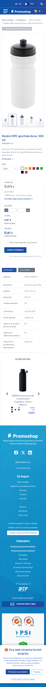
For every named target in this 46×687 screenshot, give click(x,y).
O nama (23, 494)
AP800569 (38, 23)
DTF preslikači (22, 584)
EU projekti (23, 555)
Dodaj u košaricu (15, 250)
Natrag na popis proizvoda (18, 28)
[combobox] (9, 169)
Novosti (23, 507)
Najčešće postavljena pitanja (23, 486)
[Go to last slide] (5, 120)
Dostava (23, 490)
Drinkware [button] (21, 20)
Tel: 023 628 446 (23, 468)
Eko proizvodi (23, 576)
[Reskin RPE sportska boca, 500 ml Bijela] (23, 74)
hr (19, 3)
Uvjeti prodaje (23, 482)
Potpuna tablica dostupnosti (18, 199)
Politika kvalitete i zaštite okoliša (23, 523)
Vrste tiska (23, 515)
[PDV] (27, 4)
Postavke (37, 672)
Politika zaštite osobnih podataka (23, 527)
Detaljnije (7, 159)
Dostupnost (25, 270)
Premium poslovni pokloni (23, 551)
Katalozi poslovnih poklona (23, 546)
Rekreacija (23, 559)
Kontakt (22, 499)
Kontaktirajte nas (26, 603)
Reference (23, 511)
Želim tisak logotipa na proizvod (23, 242)
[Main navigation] (5, 11)
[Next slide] (40, 120)
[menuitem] (12, 120)
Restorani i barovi (23, 571)
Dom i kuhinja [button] (8, 20)
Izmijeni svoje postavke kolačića (23, 532)
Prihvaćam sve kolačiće (17, 671)
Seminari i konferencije (23, 567)
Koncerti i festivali (23, 563)
